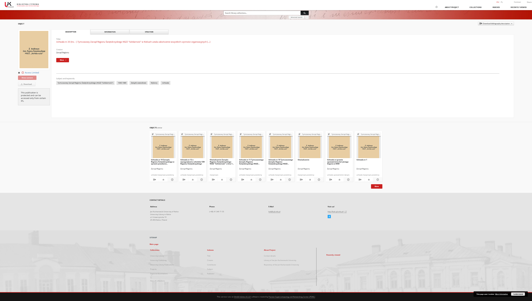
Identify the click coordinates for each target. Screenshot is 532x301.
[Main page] (436, 7)
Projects (153, 269)
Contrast (517, 2)
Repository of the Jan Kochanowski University (281, 265)
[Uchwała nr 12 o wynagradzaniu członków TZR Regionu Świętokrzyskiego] (193, 146)
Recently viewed (519, 7)
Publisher (210, 273)
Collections (476, 7)
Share (529, 2)
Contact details (270, 256)
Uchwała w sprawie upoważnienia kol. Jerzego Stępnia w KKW (337, 162)
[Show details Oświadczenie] (318, 179)
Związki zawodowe (138, 83)
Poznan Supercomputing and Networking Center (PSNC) (292, 297)
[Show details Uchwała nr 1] (377, 179)
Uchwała (165, 83)
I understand (518, 294)
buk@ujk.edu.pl (274, 211)
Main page (154, 244)
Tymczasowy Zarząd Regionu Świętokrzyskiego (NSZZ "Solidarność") (85, 83)
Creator (210, 260)
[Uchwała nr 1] (369, 146)
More (377, 186)
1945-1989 (122, 83)
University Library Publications (162, 265)
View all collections (157, 281)
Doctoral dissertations (159, 273)
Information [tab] (110, 32)
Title (209, 256)
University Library (157, 256)
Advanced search (296, 17)
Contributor (211, 265)
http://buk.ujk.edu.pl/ (336, 211)
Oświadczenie (303, 160)
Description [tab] (70, 32)
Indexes (496, 7)
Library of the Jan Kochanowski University (280, 260)
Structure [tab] (149, 32)
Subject (210, 269)
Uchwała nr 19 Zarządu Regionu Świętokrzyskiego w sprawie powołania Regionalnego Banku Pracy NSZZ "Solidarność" (162, 162)
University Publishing (158, 260)
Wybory (154, 83)
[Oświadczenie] (310, 146)
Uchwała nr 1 (361, 160)
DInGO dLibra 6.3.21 (242, 297)
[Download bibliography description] (154, 179)
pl (502, 2)
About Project (452, 7)
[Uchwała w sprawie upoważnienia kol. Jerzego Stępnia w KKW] (339, 146)
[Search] (305, 13)
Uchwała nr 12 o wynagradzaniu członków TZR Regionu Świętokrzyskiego (192, 162)
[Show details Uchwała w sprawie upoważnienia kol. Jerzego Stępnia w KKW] (348, 179)
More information (501, 294)
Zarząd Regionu (62, 52)
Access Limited (32, 72)
